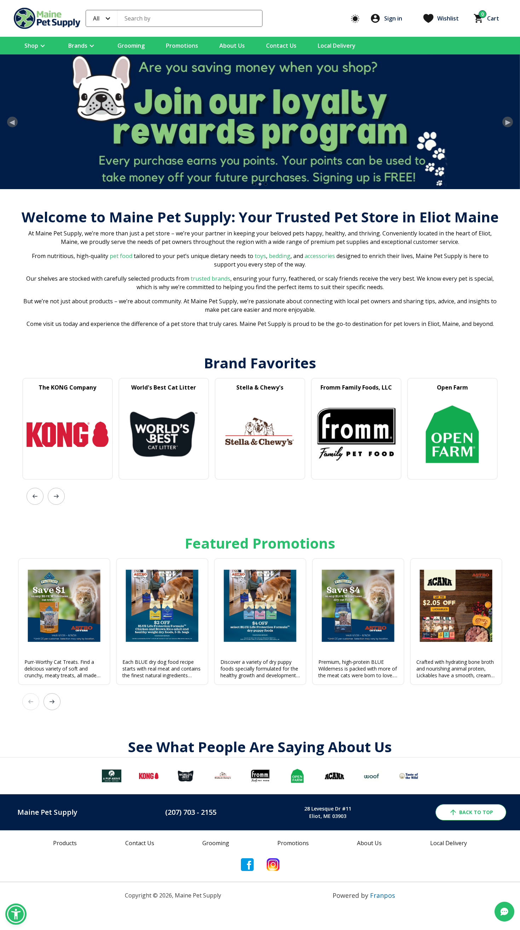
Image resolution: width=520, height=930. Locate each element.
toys (260, 313)
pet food (121, 313)
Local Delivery (337, 45)
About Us (232, 45)
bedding (278, 313)
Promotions (182, 45)
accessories (320, 313)
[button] (16, 914)
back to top (476, 869)
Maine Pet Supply (47, 870)
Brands (77, 45)
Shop (31, 45)
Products (65, 901)
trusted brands (209, 336)
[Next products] (56, 553)
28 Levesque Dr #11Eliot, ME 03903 (327, 870)
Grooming (131, 45)
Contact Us (281, 45)
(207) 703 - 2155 (190, 870)
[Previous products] (35, 553)
